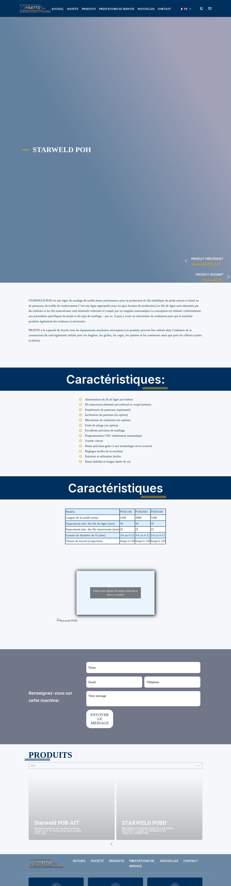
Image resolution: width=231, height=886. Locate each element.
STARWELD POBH (144, 822)
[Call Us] (201, 9)
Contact (164, 9)
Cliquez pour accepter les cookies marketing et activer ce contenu (115, 593)
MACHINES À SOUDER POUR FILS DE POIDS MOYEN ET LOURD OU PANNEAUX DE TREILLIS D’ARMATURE (148, 831)
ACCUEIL (57, 9)
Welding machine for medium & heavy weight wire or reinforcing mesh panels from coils (58, 831)
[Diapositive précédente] (111, 844)
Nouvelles (146, 9)
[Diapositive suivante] (120, 844)
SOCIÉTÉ (72, 9)
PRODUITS (89, 9)
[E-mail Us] (210, 8)
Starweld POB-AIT (56, 822)
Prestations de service (116, 9)
